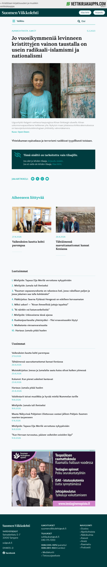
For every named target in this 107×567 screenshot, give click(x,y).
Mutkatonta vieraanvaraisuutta (30, 325)
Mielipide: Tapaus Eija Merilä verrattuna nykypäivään (42, 280)
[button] (18, 21)
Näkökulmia (87, 535)
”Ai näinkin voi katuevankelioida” (31, 309)
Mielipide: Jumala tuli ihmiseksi (31, 285)
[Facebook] (4, 553)
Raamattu (86, 544)
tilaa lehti (56, 164)
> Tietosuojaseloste (50, 555)
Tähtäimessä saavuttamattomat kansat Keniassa (72, 245)
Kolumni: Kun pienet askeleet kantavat (32, 379)
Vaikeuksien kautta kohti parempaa (30, 353)
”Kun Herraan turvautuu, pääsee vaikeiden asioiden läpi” (42, 435)
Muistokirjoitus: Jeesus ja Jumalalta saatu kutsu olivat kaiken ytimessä (49, 370)
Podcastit (86, 547)
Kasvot (84, 538)
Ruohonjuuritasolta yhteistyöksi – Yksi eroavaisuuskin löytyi (46, 320)
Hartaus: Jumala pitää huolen (31, 330)
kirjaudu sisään (55, 161)
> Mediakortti (47, 552)
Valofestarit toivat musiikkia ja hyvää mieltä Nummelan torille (45, 396)
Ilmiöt (32, 31)
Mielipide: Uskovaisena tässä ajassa (33, 315)
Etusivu (84, 528)
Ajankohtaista (20, 31)
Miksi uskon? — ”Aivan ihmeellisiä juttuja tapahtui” (41, 304)
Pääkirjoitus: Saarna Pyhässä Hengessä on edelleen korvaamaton (49, 299)
